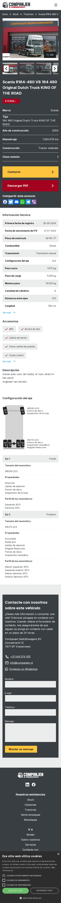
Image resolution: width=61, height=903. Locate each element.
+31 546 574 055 (20, 656)
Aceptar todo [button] (15, 891)
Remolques (30, 819)
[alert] (30, 877)
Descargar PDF (18, 185)
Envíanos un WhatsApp (23, 669)
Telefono (10, 707)
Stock (16, 14)
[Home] (16, 5)
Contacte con (30, 849)
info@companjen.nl (21, 662)
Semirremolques (30, 814)
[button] (30, 898)
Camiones (30, 804)
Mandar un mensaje (21, 749)
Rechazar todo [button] (44, 890)
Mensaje (9, 721)
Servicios (30, 844)
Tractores (28, 14)
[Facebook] (34, 785)
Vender (30, 834)
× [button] (58, 854)
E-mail (8, 693)
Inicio (5, 14)
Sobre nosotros (30, 839)
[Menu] (55, 5)
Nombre (9, 679)
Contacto (14, 172)
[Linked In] (27, 785)
